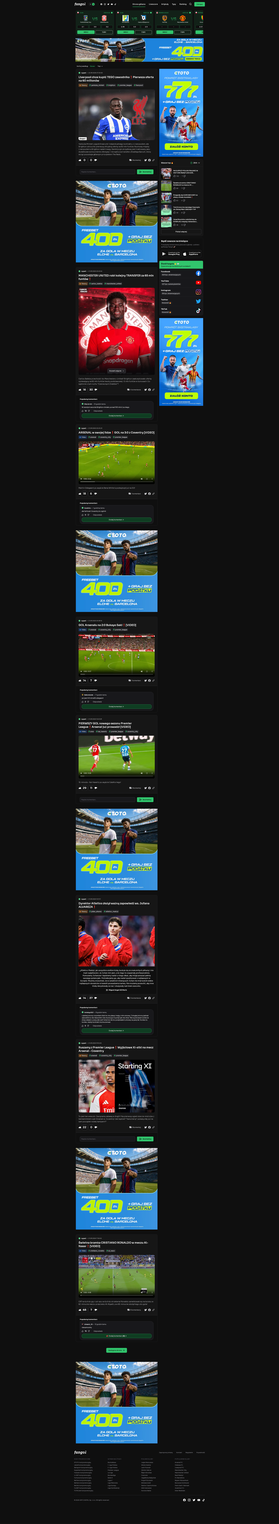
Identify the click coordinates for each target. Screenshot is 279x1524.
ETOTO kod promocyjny (82, 1462)
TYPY (104, 32)
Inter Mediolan (180, 1491)
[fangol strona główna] (80, 4)
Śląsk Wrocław (146, 1473)
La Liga (110, 1473)
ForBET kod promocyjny (82, 1488)
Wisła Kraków (146, 1465)
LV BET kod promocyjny (82, 1475)
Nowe (92, 66)
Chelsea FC (179, 1465)
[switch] (92, 4)
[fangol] (80, 1452)
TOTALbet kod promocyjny (83, 1491)
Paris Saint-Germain (182, 1485)
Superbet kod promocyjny (83, 1470)
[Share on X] (145, 160)
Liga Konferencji (113, 1488)
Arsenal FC (179, 1462)
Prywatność (200, 1452)
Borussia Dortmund (182, 1483)
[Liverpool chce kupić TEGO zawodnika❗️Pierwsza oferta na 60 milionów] (116, 115)
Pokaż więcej (181, 232)
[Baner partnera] (139, 50)
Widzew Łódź (146, 1483)
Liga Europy (112, 1485)
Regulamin (189, 1452)
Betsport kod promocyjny (83, 1467)
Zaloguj (199, 4)
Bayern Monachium (181, 1480)
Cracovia (144, 1475)
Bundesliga (112, 1475)
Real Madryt (179, 1475)
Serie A (110, 1478)
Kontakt (179, 1452)
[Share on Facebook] (149, 160)
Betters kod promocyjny (82, 1483)
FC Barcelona (179, 1478)
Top (99, 66)
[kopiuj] (153, 160)
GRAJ (86, 32)
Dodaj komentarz (115, 416)
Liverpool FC (179, 1467)
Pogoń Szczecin (147, 1480)
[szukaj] (190, 4)
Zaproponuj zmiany (166, 1452)
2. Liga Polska (112, 1467)
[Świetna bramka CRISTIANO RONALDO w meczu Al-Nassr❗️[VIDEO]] (116, 1272)
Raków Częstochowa (148, 1485)
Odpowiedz (98, 411)
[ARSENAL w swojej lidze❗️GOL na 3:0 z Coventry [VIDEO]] (116, 459)
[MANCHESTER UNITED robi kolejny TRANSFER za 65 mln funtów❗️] (116, 328)
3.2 (107, 27)
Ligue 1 (110, 1480)
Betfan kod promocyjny (82, 1480)
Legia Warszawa (147, 1462)
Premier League (113, 1470)
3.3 (134, 27)
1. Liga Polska (112, 1465)
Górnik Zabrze (146, 1470)
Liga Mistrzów (113, 1483)
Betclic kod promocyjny (82, 1485)
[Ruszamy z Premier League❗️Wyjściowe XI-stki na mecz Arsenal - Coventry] (116, 1083)
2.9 (146, 27)
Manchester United (182, 1473)
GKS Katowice (146, 1488)
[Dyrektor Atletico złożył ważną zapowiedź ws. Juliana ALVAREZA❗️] (116, 946)
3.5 (95, 27)
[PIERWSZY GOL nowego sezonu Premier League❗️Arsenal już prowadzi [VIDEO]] (116, 751)
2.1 (83, 27)
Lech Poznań (145, 1467)
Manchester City (181, 1470)
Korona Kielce (146, 1491)
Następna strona (115, 1350)
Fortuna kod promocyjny (83, 1478)
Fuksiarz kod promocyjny (83, 1473)
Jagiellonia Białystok (148, 1478)
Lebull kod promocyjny (82, 1465)
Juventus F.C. (179, 1488)
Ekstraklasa (112, 1462)
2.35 (122, 27)
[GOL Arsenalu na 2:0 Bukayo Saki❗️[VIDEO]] (116, 648)
